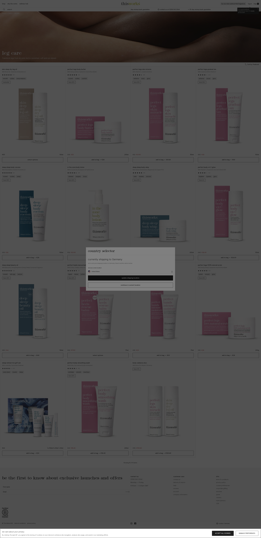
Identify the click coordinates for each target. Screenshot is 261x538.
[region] (130, 533)
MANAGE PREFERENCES (247, 533)
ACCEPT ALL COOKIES (223, 533)
